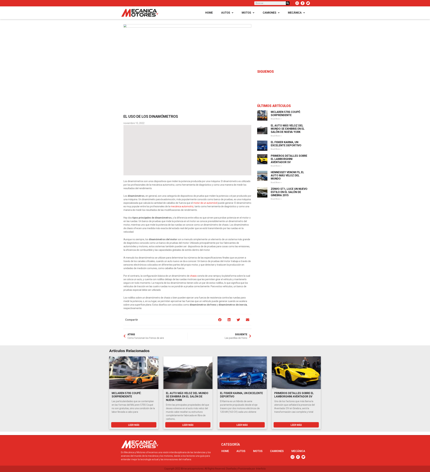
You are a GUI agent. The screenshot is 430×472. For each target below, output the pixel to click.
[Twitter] (308, 3)
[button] (220, 320)
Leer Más (133, 425)
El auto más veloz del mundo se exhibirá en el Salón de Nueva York (288, 129)
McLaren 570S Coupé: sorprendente (286, 113)
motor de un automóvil (205, 203)
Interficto (261, 468)
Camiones (269, 12)
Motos (246, 12)
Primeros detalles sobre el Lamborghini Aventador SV (289, 159)
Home (209, 12)
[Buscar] (288, 3)
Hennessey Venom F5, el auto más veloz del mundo (287, 175)
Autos (225, 12)
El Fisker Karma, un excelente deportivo (286, 144)
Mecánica (295, 12)
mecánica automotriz (182, 206)
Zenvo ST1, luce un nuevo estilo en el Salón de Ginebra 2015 (289, 192)
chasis (193, 275)
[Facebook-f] (302, 3)
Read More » (276, 119)
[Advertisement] (187, 150)
